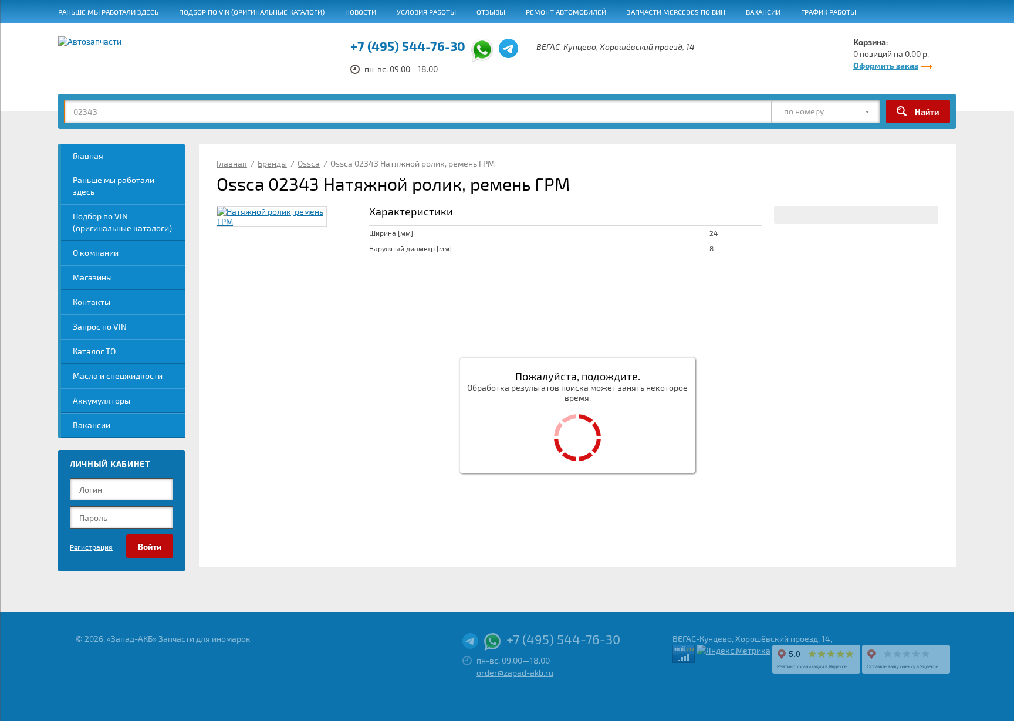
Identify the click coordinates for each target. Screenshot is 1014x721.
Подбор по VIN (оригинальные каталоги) (252, 12)
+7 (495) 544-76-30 (407, 45)
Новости (360, 12)
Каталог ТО (94, 351)
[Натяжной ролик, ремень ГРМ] (272, 216)
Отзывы (490, 12)
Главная (88, 156)
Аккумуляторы (101, 400)
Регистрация (91, 547)
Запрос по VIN (100, 326)
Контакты (91, 302)
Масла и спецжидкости (118, 376)
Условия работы (426, 12)
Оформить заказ (885, 65)
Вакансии (763, 12)
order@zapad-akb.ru (514, 673)
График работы (828, 12)
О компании (96, 253)
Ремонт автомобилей (566, 12)
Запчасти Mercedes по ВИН (676, 12)
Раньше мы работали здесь (108, 12)
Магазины (92, 277)
